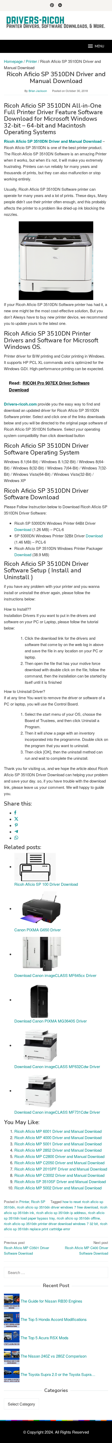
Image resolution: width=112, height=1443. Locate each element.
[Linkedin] (60, 5)
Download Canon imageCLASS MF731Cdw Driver (57, 1112)
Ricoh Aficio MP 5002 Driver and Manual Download (58, 1187)
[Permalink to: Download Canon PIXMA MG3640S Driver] (40, 999)
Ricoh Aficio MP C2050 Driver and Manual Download (59, 1162)
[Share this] (15, 813)
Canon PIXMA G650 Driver (37, 929)
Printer (24, 1201)
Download (22, 529)
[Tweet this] (16, 819)
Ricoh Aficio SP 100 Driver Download (46, 884)
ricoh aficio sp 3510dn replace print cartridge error (55, 1226)
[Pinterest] (52, 5)
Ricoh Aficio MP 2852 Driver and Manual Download (58, 1150)
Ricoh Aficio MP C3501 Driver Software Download (26, 1248)
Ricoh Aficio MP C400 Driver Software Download (86, 1248)
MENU (99, 46)
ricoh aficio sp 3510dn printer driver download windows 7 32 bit (51, 1223)
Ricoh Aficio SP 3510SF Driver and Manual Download (60, 1181)
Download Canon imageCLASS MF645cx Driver (55, 975)
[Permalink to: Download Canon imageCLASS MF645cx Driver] (40, 954)
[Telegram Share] (16, 831)
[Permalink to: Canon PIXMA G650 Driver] (40, 908)
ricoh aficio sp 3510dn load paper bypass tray (54, 1215)
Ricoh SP (38, 1201)
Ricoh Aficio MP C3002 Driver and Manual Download (59, 1175)
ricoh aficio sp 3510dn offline (78, 1218)
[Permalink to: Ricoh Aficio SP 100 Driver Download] (35, 866)
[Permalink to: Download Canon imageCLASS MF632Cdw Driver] (40, 1045)
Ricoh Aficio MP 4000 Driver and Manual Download (58, 1137)
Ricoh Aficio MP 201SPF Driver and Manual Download (60, 1169)
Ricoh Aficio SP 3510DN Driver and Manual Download (53, 141)
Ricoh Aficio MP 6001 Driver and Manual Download (58, 1131)
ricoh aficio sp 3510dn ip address (61, 1212)
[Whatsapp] (16, 838)
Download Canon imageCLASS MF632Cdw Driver (57, 1066)
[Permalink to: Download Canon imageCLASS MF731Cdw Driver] (40, 1090)
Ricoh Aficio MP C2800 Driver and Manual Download (59, 1156)
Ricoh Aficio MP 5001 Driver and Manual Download (58, 1143)
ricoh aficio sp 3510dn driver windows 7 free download (57, 1207)
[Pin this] (16, 825)
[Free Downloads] (56, 22)
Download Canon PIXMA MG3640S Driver (50, 1021)
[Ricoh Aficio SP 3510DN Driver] (56, 260)
